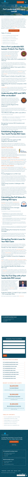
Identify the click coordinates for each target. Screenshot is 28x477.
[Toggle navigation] (25, 2)
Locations (8, 470)
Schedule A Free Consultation (14, 30)
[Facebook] (19, 474)
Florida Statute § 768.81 (11, 259)
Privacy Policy (11, 472)
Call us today (14, 444)
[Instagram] (21, 474)
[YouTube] (22, 474)
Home (2, 16)
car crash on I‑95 (20, 71)
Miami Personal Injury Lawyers (8, 459)
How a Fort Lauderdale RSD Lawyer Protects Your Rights (10, 35)
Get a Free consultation (14, 441)
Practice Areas (4, 470)
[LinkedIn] (24, 474)
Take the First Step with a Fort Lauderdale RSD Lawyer (10, 43)
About (12, 470)
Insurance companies (4, 87)
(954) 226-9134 (15, 27)
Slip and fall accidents (4, 159)
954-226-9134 (6, 455)
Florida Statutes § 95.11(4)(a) (20, 249)
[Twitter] (25, 474)
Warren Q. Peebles (22, 287)
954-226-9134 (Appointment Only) (8, 464)
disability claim (5, 270)
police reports (5, 73)
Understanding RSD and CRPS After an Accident (10, 418)
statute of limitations (8, 252)
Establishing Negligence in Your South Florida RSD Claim (10, 38)
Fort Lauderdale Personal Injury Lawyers (9, 317)
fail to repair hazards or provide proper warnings (16, 160)
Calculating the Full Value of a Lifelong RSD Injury (9, 40)
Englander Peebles (8, 55)
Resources (15, 470)
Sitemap (14, 472)
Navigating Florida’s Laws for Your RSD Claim (10, 423)
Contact (19, 470)
